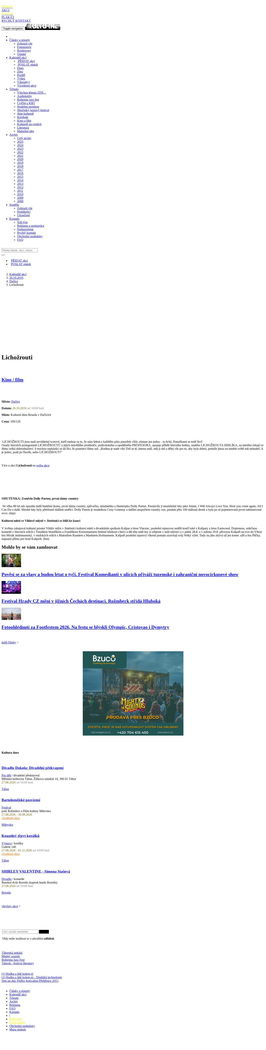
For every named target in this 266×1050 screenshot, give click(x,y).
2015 (20, 176)
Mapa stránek (17, 1029)
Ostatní (21, 54)
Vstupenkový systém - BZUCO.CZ (24, 1046)
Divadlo (6, 879)
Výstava (7, 843)
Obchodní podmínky (30, 236)
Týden (21, 78)
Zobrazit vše (24, 43)
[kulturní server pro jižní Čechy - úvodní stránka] (42, 28)
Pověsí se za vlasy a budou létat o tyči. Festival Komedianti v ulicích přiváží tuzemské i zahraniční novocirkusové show (120, 574)
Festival (6, 807)
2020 (20, 159)
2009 (20, 197)
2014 (20, 180)
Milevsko (7, 824)
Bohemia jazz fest (28, 99)
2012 (20, 187)
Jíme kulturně (25, 113)
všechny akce (10, 906)
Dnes (20, 68)
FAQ (20, 239)
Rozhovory (24, 50)
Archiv (13, 134)
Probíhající (23, 211)
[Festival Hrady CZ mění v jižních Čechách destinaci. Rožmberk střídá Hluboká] (11, 592)
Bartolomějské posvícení (21, 800)
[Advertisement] (133, 317)
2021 (20, 155)
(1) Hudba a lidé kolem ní (17, 973)
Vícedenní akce (26, 85)
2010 (20, 194)
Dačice (13, 281)
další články (9, 642)
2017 (20, 169)
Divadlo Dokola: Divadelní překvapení (32, 768)
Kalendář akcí (17, 57)
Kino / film (12, 379)
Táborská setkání (12, 952)
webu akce (42, 465)
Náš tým (22, 222)
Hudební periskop (28, 106)
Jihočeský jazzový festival (33, 110)
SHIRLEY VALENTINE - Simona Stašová (36, 871)
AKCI (7, 8)
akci (26, 61)
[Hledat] (3, 255)
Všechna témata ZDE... (31, 92)
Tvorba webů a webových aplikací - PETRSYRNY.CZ (65, 1043)
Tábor (5, 789)
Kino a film (24, 120)
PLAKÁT (8, 15)
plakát (28, 64)
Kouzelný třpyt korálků (21, 836)
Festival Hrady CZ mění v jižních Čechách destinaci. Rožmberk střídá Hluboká (81, 601)
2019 (20, 162)
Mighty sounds (11, 956)
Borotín (6, 892)
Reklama (14, 1005)
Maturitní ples (25, 131)
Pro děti (6, 775)
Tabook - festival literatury (18, 963)
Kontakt (14, 218)
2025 (20, 141)
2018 (20, 166)
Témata (13, 89)
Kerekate (22, 117)
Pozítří (21, 75)
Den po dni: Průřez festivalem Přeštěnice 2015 (30, 980)
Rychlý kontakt (26, 232)
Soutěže (14, 204)
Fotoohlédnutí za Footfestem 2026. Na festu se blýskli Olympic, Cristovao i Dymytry (85, 627)
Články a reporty (19, 40)
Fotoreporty (24, 47)
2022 (20, 152)
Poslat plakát (17, 1022)
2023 (20, 148)
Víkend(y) (23, 82)
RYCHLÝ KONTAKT (16, 20)
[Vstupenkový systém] (133, 734)
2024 (20, 145)
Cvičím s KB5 (26, 103)
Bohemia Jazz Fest (13, 959)
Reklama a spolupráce (30, 225)
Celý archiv (24, 138)
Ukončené (23, 215)
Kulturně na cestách (29, 124)
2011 (20, 190)
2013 (20, 183)
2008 (20, 201)
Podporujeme (25, 229)
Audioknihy (24, 96)
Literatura (23, 127)
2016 (20, 173)
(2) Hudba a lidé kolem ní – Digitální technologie (32, 977)
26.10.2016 (16, 277)
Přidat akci (15, 1019)
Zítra (20, 71)
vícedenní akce (11, 818)
